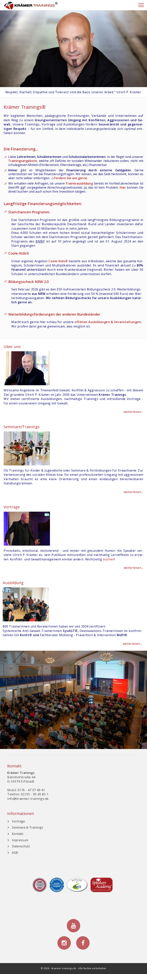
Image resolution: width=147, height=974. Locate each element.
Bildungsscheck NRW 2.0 (28, 281)
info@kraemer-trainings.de (28, 799)
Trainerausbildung (79, 183)
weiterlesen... (133, 412)
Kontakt (17, 834)
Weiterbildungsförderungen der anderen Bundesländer (54, 314)
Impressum (20, 840)
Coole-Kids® (18, 253)
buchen (108, 559)
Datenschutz (21, 846)
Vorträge (18, 821)
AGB (15, 852)
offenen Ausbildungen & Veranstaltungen (107, 322)
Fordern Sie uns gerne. (71, 178)
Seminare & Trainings (27, 827)
